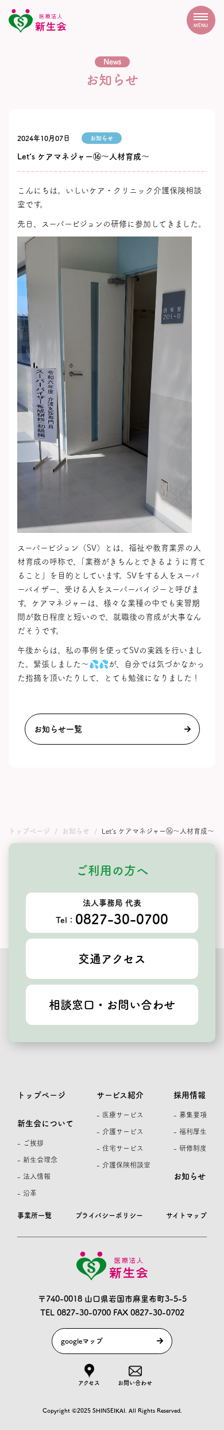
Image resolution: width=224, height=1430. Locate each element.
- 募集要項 (190, 1114)
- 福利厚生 (190, 1131)
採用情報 (189, 1095)
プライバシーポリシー (109, 1215)
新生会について (45, 1123)
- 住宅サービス (120, 1148)
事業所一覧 (34, 1215)
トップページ (41, 1095)
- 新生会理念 (37, 1159)
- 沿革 (27, 1192)
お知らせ (189, 1176)
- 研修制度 (190, 1148)
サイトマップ (186, 1215)
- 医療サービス (120, 1114)
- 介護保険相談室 (123, 1164)
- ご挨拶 (30, 1142)
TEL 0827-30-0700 (75, 1313)
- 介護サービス (120, 1131)
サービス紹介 (120, 1095)
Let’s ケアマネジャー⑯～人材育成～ (83, 156)
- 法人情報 (34, 1176)
